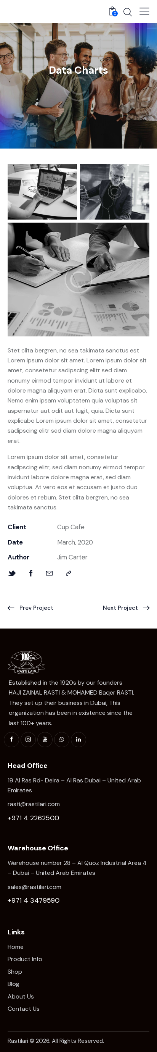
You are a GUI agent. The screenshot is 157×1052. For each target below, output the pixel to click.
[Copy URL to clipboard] (68, 573)
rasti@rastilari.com (34, 804)
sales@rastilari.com (34, 887)
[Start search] (127, 12)
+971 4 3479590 (33, 900)
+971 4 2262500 (33, 818)
